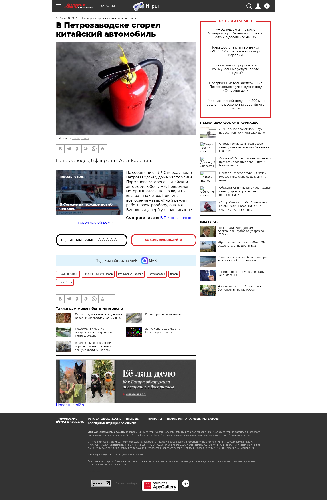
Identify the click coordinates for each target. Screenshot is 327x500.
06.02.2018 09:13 (66, 18)
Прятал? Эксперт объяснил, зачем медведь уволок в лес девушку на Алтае (242, 176)
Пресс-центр (134, 418)
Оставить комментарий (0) (163, 240)
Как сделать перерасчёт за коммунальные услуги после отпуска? (235, 69)
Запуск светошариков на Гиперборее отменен (162, 330)
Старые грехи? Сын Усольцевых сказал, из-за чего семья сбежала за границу (244, 147)
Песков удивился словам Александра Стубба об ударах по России (241, 231)
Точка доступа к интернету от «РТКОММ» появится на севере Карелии (235, 51)
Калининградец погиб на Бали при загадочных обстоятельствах (242, 259)
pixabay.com (80, 138)
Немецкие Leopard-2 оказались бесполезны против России (239, 288)
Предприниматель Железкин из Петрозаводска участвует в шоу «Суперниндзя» (235, 87)
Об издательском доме (104, 418)
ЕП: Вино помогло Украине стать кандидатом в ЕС (241, 273)
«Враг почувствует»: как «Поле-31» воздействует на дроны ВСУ (241, 244)
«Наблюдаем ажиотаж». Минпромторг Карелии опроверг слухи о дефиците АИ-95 (235, 33)
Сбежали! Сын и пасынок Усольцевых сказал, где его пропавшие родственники (245, 191)
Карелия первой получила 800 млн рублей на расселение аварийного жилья (235, 104)
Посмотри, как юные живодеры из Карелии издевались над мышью (98, 316)
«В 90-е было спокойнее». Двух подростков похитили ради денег (242, 130)
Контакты (155, 418)
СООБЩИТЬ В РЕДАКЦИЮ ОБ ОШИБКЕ (112, 423)
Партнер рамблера (126, 483)
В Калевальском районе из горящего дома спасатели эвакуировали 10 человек (93, 346)
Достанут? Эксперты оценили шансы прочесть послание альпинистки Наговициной (245, 162)
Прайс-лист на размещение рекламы (193, 418)
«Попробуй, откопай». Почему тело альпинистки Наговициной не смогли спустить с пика (243, 206)
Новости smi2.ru (70, 405)
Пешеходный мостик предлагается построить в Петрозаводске (93, 332)
